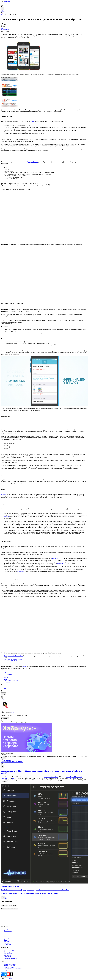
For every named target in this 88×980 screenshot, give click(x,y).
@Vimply (13, 712)
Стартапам (7, 970)
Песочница (7, 944)
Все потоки (6, 1)
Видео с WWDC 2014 (10, 660)
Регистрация (8, 931)
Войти (6, 929)
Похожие (13, 905)
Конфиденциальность (10, 958)
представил (4, 778)
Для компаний (8, 953)
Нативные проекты (9, 967)
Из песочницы (5, 29)
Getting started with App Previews (13, 656)
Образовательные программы (12, 968)
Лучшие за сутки (5, 905)
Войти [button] (2, 11)
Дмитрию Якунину (32, 162)
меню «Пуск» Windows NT (74, 777)
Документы (7, 955)
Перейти (3, 758)
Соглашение (7, 956)
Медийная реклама (9, 965)
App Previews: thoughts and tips (13, 659)
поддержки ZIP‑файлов (51, 777)
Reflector (6, 516)
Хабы (5, 940)
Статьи (6, 937)
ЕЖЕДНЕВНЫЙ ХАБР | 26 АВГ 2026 (12, 762)
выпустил (71, 778)
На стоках (4, 494)
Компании (7, 941)
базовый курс (61, 563)
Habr (10, 978)
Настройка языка (5, 976)
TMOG (14, 778)
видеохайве (55, 558)
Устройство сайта (9, 950)
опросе (24, 666)
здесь (32, 121)
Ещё (6, 898)
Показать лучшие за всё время (9, 908)
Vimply (3, 15)
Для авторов (7, 952)
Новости (6, 938)
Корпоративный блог (10, 964)
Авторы (6, 943)
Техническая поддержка (18, 976)
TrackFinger (20, 571)
